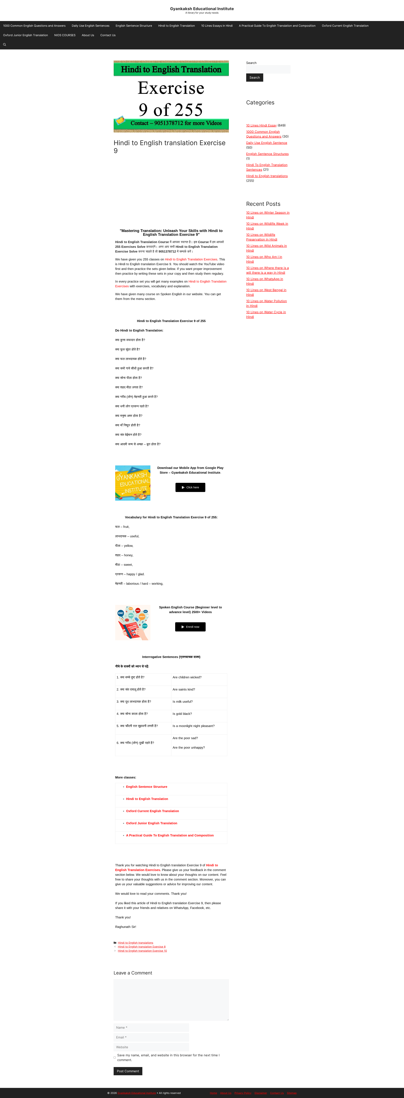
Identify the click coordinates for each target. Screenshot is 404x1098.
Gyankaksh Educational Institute (202, 8)
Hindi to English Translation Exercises (191, 259)
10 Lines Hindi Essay (261, 125)
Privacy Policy (243, 1093)
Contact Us (108, 35)
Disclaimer (261, 1093)
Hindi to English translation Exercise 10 (142, 950)
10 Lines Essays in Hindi (217, 25)
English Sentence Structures (267, 154)
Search (251, 63)
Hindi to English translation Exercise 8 (142, 946)
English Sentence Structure (134, 25)
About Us (88, 35)
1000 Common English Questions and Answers (34, 25)
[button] (4, 44)
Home (213, 1093)
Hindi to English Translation (176, 25)
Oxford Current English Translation (345, 25)
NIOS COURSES (64, 35)
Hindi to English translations (135, 942)
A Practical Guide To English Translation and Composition (277, 25)
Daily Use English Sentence (266, 143)
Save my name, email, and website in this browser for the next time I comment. (168, 1057)
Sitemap (292, 1093)
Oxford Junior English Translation (25, 35)
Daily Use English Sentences (90, 25)
